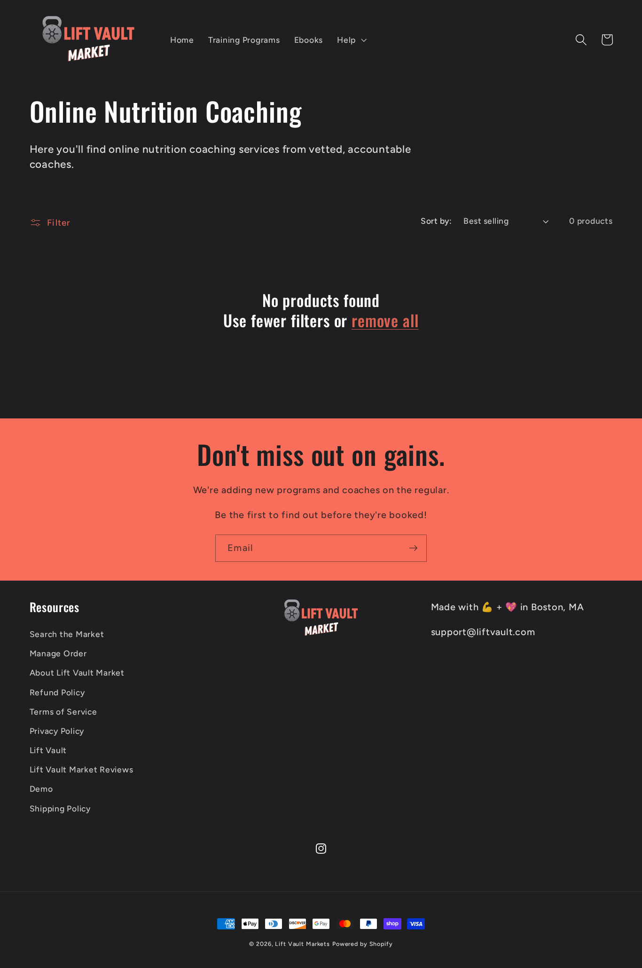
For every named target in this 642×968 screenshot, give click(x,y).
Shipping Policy (60, 808)
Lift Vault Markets (302, 943)
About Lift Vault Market (77, 672)
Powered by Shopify (362, 943)
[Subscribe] (413, 548)
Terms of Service (63, 711)
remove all (385, 320)
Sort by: (436, 221)
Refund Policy (57, 692)
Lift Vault (48, 750)
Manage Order (58, 653)
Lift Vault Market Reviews (81, 769)
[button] (351, 40)
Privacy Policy (57, 731)
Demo (41, 789)
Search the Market (67, 634)
